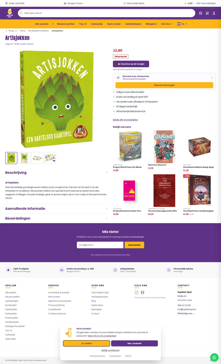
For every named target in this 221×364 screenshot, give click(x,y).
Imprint (128, 356)
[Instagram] (136, 292)
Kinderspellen (11, 317)
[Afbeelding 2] (24, 158)
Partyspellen (11, 313)
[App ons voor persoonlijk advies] (201, 13)
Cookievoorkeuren (57, 313)
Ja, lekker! (86, 343)
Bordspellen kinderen (38, 30)
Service (165, 23)
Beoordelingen (17, 218)
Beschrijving (15, 172)
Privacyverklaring (56, 305)
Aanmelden (134, 245)
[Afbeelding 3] (37, 158)
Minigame (151, 23)
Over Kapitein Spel (100, 292)
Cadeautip (97, 23)
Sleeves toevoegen (164, 85)
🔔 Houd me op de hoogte (131, 64)
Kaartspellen (11, 309)
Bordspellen (11, 305)
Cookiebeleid (54, 309)
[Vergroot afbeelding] (56, 99)
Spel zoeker (114, 23)
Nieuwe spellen (65, 23)
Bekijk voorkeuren (111, 350)
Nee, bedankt (134, 343)
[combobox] (106, 13)
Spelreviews (97, 305)
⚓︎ (16, 30)
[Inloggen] (214, 13)
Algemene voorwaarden (59, 301)
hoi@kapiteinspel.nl (187, 309)
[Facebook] (142, 292)
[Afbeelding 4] (50, 158)
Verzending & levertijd (58, 292)
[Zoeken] (21, 13)
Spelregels (96, 309)
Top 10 (82, 23)
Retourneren (54, 296)
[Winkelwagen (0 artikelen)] (207, 13)
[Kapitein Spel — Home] (9, 13)
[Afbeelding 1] (11, 158)
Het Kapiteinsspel (99, 296)
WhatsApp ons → (186, 313)
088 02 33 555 (184, 305)
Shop (22, 30)
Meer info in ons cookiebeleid (102, 336)
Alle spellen (41, 23)
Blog (93, 301)
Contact (95, 313)
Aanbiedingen (133, 23)
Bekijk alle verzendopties (125, 119)
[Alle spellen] (53, 24)
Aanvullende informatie (25, 208)
